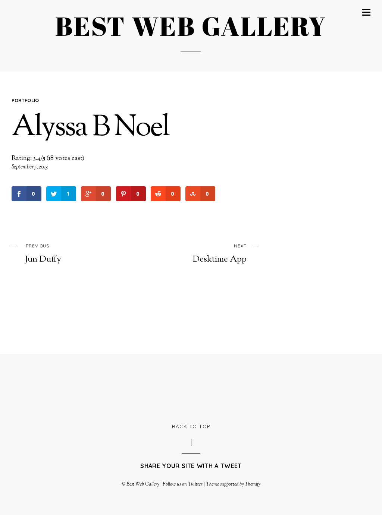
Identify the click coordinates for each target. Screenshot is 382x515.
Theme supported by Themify (233, 484)
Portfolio (25, 100)
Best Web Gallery (142, 484)
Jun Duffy (43, 254)
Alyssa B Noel (90, 128)
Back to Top (191, 426)
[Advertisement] (191, 387)
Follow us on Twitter (182, 484)
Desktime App (219, 254)
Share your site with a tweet (190, 466)
